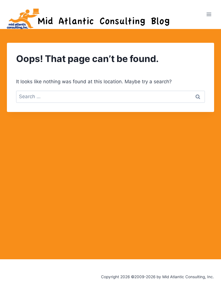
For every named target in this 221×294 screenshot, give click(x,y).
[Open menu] (208, 14)
